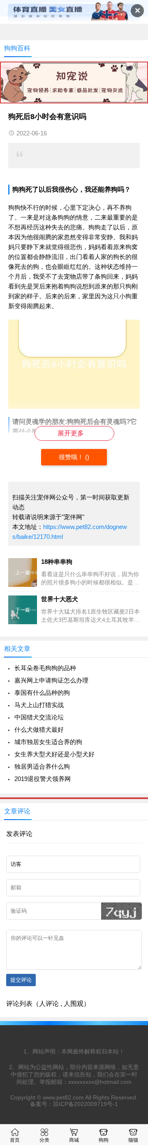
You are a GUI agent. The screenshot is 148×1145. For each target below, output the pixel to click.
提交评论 (21, 980)
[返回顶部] (131, 1021)
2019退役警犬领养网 (42, 778)
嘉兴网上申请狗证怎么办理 (51, 680)
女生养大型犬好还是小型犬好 (54, 754)
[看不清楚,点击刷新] (121, 911)
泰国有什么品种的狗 (42, 692)
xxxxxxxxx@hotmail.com (100, 1082)
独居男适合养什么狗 (42, 766)
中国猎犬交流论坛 (39, 717)
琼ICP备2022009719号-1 (85, 1104)
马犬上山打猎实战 (39, 704)
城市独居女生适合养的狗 (48, 741)
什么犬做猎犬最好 (39, 729)
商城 (74, 1140)
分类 (44, 1140)
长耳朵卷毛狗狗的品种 (45, 667)
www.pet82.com (63, 1097)
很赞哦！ (72, 456)
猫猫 (133, 1140)
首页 (15, 1140)
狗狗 (104, 1140)
